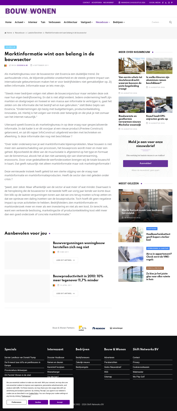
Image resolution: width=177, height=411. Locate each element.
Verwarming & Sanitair (158, 248)
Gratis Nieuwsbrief (112, 367)
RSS (106, 372)
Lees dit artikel (64, 260)
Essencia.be (22, 65)
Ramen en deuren (55, 362)
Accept (59, 402)
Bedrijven (118, 22)
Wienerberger (53, 372)
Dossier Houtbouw (55, 357)
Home (8, 22)
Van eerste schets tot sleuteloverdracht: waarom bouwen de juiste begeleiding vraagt (130, 83)
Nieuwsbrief (108, 3)
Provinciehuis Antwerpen (16, 370)
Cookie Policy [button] (33, 393)
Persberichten (110, 362)
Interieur (32, 22)
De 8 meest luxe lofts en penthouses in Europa (22, 364)
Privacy (136, 362)
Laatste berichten (35, 33)
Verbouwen (55, 22)
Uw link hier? (53, 377)
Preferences (16, 402)
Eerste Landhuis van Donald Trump (20, 357)
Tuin (43, 22)
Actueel (19, 22)
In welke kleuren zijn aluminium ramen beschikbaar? (157, 80)
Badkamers (127, 193)
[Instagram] (169, 2)
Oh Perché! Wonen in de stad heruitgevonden (18, 376)
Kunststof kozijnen (55, 367)
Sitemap (108, 377)
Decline (38, 402)
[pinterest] (171, 2)
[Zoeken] (170, 22)
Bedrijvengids (82, 367)
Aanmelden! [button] (145, 163)
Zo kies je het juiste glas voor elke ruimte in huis (158, 277)
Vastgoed (86, 22)
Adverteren (97, 3)
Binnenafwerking (155, 268)
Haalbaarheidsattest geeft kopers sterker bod (158, 237)
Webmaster (138, 372)
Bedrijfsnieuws (82, 357)
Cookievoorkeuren (141, 367)
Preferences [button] (26, 396)
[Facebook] (162, 2)
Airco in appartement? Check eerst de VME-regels (159, 257)
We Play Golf (139, 377)
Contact (86, 3)
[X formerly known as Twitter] (166, 2)
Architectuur (70, 22)
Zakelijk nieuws (83, 362)
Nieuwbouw (102, 22)
